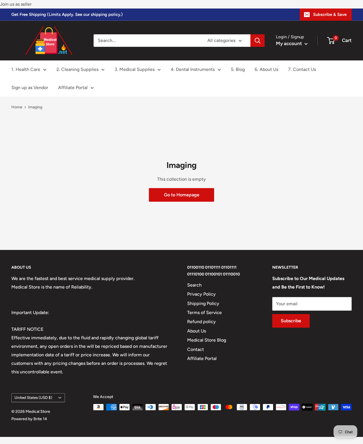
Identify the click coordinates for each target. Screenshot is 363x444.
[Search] (257, 40)
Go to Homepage (181, 194)
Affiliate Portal (73, 87)
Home (16, 107)
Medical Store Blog (206, 340)
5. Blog (238, 69)
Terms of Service (204, 312)
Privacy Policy (201, 294)
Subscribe (291, 320)
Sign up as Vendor (29, 87)
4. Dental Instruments (193, 69)
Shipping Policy (203, 303)
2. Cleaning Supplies (77, 69)
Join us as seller (16, 4)
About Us (196, 331)
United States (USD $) (33, 397)
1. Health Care (25, 69)
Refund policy (201, 321)
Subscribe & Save (330, 14)
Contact (195, 349)
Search (194, 285)
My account (289, 43)
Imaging (35, 107)
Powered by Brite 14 (29, 418)
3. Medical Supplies (135, 69)
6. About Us (266, 69)
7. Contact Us (302, 69)
